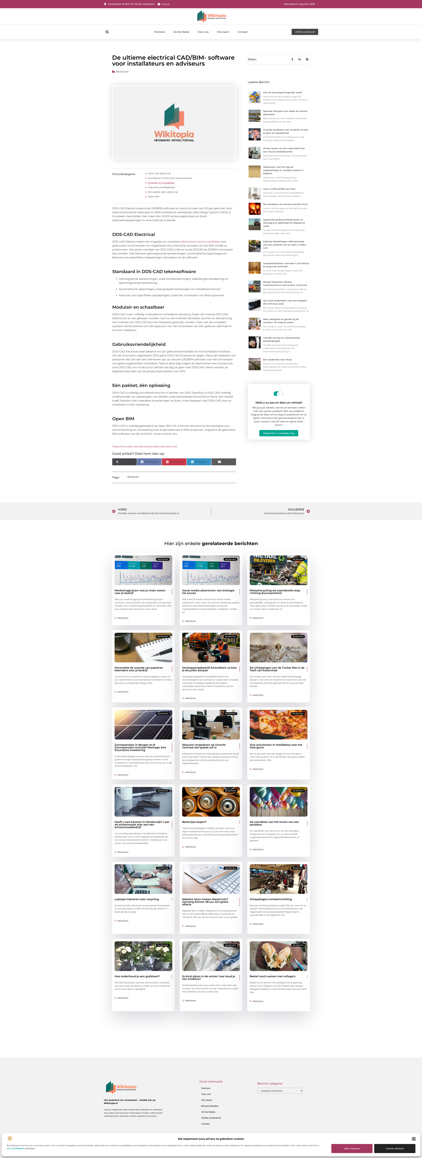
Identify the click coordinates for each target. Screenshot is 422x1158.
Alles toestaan (352, 1148)
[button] (413, 1139)
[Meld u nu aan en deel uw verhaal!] (279, 392)
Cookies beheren (395, 1148)
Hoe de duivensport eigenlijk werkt (282, 92)
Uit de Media (208, 1112)
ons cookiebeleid (15, 1148)
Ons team (223, 31)
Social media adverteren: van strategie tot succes (208, 592)
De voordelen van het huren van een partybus (274, 823)
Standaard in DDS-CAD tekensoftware (170, 178)
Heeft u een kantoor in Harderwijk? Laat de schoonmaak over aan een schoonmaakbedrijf (142, 824)
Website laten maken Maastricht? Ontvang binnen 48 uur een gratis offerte (205, 902)
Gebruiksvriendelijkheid (161, 187)
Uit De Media (181, 31)
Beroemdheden (210, 1106)
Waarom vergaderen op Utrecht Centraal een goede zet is (204, 746)
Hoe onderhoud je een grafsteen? (137, 976)
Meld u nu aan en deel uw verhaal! (279, 402)
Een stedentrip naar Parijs (277, 359)
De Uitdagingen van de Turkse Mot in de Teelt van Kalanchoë (277, 669)
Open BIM (153, 196)
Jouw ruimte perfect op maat (279, 189)
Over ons (203, 31)
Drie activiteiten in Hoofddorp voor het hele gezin (276, 746)
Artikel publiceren (211, 1117)
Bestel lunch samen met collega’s (272, 976)
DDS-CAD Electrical (159, 173)
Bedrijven (122, 71)
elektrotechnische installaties (200, 241)
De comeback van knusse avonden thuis (285, 204)
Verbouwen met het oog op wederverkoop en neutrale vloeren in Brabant (283, 170)
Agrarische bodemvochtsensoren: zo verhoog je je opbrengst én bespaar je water (284, 222)
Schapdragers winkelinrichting (271, 899)
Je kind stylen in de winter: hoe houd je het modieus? (208, 978)
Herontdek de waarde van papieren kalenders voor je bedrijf (139, 669)
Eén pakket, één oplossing (163, 191)
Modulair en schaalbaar (161, 182)
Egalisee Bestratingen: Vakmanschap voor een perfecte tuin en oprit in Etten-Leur (285, 244)
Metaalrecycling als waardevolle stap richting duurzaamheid (275, 592)
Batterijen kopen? (194, 822)
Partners (159, 31)
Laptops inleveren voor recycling (137, 899)
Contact (243, 31)
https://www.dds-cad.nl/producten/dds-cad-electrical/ (144, 446)
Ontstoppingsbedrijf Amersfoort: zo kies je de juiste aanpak (209, 669)
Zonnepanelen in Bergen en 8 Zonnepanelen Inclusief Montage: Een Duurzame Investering (140, 747)
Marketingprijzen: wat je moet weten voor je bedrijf (140, 592)
